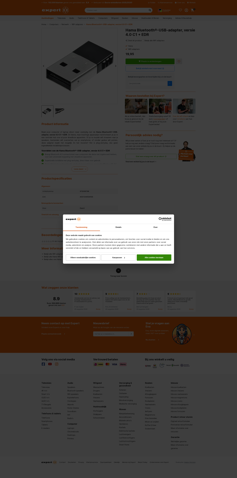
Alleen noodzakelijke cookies (83, 257)
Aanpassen (117, 257)
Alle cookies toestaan (154, 257)
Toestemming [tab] (81, 227)
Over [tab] (155, 227)
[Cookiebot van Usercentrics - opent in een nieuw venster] (160, 219)
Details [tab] (119, 227)
